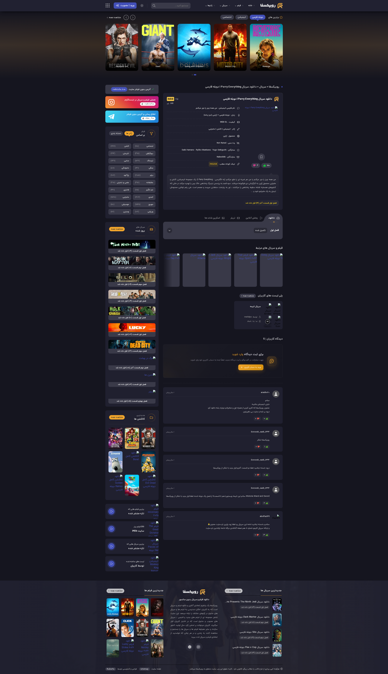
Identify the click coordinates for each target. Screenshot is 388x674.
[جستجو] (154, 5)
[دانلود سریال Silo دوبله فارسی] (253, 635)
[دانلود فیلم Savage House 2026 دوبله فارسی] (157, 648)
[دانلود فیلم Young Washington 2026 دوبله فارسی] (113, 628)
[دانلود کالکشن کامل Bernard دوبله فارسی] (115, 461)
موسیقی (120, 204)
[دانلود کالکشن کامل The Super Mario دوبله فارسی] (132, 485)
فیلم (239, 5)
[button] (195, 74)
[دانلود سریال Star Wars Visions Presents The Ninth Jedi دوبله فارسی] (253, 604)
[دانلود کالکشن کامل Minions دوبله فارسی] (148, 461)
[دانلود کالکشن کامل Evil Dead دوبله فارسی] (148, 485)
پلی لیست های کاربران (270, 296)
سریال (224, 5)
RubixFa (110, 669)
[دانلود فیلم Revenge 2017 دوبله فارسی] (266, 47)
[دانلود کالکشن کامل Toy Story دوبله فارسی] (132, 438)
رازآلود (120, 175)
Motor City (230, 66)
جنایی (120, 160)
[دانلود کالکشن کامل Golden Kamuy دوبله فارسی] (115, 485)
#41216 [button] (213, 164)
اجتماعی (144, 146)
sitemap (145, 669)
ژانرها (210, 5)
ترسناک (144, 160)
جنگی (144, 168)
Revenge (266, 66)
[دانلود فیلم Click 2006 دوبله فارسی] (127, 628)
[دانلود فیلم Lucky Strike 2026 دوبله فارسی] (127, 648)
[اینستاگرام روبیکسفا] (198, 647)
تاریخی (120, 153)
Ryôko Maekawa (203, 150)
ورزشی (144, 211)
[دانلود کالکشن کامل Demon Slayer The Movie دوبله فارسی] (115, 438)
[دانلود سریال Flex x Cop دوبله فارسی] (253, 650)
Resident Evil (122, 66)
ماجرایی (120, 197)
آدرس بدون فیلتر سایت (132, 89)
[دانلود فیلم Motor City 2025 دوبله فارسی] (230, 47)
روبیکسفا (274, 87)
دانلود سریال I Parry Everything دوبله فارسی (247, 99)
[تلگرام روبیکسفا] (189, 647)
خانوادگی (120, 168)
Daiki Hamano (188, 150)
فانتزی (120, 190)
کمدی (144, 197)
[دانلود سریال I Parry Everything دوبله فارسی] (261, 131)
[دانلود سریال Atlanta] (194, 270)
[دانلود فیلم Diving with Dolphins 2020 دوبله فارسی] (194, 47)
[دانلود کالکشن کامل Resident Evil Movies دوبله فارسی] (121, 47)
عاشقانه (144, 182)
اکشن (120, 146)
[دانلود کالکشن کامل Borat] (132, 461)
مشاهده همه (115, 17)
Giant (158, 66)
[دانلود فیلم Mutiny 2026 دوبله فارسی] (142, 648)
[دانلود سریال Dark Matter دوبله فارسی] (253, 619)
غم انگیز (144, 190)
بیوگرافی (144, 153)
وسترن (120, 211)
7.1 (172, 99)
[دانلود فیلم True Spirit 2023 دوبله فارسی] (245, 270)
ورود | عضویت (127, 5)
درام (144, 175)
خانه (250, 5)
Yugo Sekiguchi (219, 150)
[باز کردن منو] (107, 6)
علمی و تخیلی (120, 182)
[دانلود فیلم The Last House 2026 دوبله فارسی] (113, 648)
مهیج (144, 204)
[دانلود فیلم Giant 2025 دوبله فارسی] (158, 47)
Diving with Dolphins (194, 66)
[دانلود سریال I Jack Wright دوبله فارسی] (219, 270)
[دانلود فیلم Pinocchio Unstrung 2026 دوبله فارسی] (157, 607)
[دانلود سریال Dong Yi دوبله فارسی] (271, 270)
